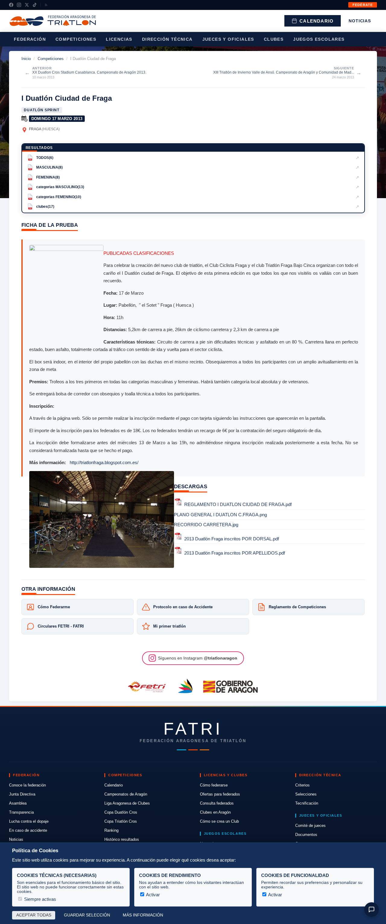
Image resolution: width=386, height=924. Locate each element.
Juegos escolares (318, 39)
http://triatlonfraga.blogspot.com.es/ (104, 462)
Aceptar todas (33, 915)
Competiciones (75, 39)
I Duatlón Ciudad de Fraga (66, 98)
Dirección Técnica (167, 39)
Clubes (273, 39)
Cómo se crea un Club (219, 821)
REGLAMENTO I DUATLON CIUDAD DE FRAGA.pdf (238, 504)
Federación (30, 39)
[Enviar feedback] (371, 909)
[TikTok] (35, 5)
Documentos (306, 834)
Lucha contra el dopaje (29, 821)
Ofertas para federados (220, 794)
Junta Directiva (22, 794)
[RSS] (46, 5)
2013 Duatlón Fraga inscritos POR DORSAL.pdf (231, 538)
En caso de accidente (28, 830)
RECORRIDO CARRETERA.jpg (206, 524)
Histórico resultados (121, 839)
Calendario (316, 21)
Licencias (119, 39)
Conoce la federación (27, 785)
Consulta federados (217, 803)
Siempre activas (39, 899)
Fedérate (363, 5)
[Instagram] (19, 5)
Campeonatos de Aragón (125, 794)
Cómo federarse (214, 785)
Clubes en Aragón (215, 812)
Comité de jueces (310, 825)
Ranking (111, 830)
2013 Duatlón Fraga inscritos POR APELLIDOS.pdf (234, 552)
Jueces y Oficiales (228, 39)
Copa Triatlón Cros (120, 821)
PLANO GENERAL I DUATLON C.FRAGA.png (220, 514)
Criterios (302, 785)
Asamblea (18, 803)
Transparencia (21, 812)
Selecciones (306, 794)
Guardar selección (87, 915)
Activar (152, 894)
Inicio (26, 58)
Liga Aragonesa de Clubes (127, 803)
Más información (143, 915)
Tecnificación (306, 803)
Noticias (360, 20)
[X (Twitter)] (27, 5)
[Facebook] (11, 5)
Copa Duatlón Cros (120, 812)
